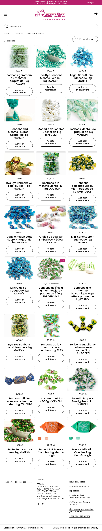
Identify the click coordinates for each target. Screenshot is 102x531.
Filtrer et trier (86, 39)
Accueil (7, 33)
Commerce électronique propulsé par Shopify (75, 527)
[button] (95, 14)
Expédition (74, 490)
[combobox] (51, 26)
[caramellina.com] (50, 14)
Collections (18, 33)
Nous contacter (77, 481)
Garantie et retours (79, 486)
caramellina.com (34, 527)
